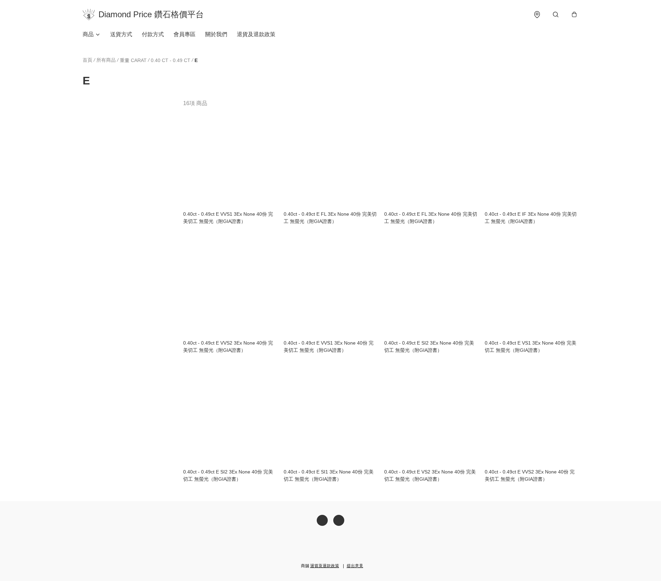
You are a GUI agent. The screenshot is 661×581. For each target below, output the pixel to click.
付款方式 (153, 34)
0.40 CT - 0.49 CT (170, 60)
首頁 (87, 60)
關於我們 (216, 34)
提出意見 (355, 565)
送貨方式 (121, 34)
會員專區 (185, 34)
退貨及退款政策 (256, 34)
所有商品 (106, 60)
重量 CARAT (133, 60)
